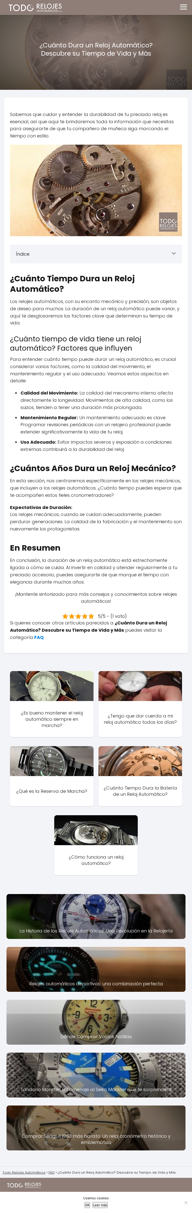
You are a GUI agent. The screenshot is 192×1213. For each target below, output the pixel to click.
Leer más (100, 1205)
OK (87, 1205)
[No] (185, 1202)
